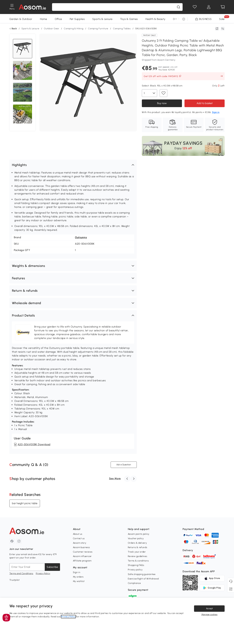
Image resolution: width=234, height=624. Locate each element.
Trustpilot (14, 580)
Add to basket (205, 103)
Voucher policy (136, 538)
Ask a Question (123, 464)
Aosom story (79, 543)
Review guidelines (137, 556)
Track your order (137, 551)
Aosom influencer (82, 556)
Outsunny (81, 237)
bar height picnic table (24, 503)
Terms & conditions (138, 560)
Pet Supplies (77, 19)
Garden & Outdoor (20, 19)
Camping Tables (122, 28)
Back (14, 28)
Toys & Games (129, 19)
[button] (73, 165)
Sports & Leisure (102, 19)
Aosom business (81, 547)
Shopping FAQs (136, 565)
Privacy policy (135, 569)
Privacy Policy (43, 573)
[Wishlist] (195, 7)
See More (115, 478)
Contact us (79, 538)
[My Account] (209, 7)
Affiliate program (82, 560)
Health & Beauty (155, 19)
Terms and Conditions (21, 573)
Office (58, 19)
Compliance (134, 583)
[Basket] (223, 7)
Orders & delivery (137, 543)
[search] (178, 7)
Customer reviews (82, 551)
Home (43, 19)
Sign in (76, 572)
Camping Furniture (98, 28)
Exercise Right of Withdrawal (143, 578)
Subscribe (52, 566)
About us (77, 534)
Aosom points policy (138, 534)
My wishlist (79, 581)
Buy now (162, 103)
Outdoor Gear (51, 28)
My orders (78, 576)
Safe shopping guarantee (142, 574)
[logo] (32, 7)
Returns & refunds (137, 547)
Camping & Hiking (73, 28)
